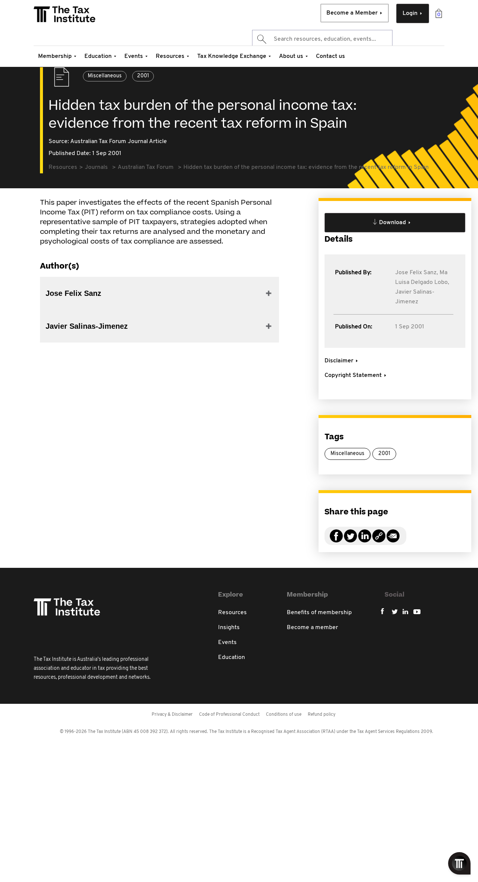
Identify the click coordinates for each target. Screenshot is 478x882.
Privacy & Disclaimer (172, 714)
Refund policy (321, 714)
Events (133, 56)
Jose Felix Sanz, (416, 273)
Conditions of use (283, 714)
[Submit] (261, 39)
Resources (170, 56)
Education (98, 56)
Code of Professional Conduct (229, 714)
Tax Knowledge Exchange (231, 56)
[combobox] (322, 39)
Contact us (330, 56)
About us (291, 56)
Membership (55, 56)
